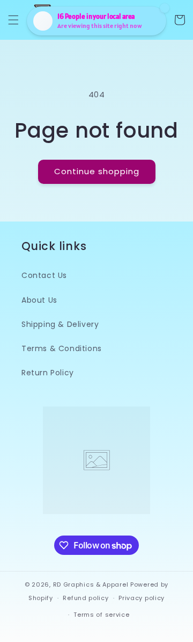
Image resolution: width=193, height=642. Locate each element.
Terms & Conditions (61, 348)
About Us (39, 300)
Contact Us (44, 275)
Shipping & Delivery (60, 324)
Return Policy (47, 372)
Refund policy (85, 598)
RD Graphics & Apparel (91, 584)
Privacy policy (141, 598)
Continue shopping (96, 171)
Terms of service (101, 614)
